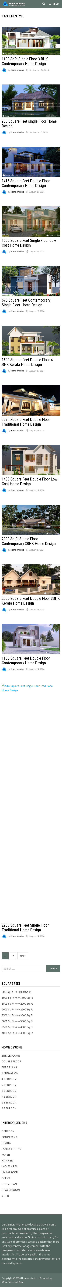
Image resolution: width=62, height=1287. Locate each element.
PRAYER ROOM (11, 1190)
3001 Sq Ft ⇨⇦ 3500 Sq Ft (17, 1021)
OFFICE (6, 1178)
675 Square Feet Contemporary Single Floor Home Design (26, 302)
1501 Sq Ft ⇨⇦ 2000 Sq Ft (17, 1003)
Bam (21, 1282)
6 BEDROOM (9, 1108)
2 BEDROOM (9, 1085)
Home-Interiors (29, 1278)
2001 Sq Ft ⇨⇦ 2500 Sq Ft (17, 1009)
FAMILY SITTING (11, 1149)
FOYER (6, 1154)
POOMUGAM (9, 1184)
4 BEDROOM (9, 1096)
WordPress (8, 1282)
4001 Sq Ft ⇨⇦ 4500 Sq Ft (17, 1033)
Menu (55, 3)
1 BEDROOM (9, 1079)
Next (23, 956)
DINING (6, 1143)
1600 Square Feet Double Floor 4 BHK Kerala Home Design (27, 362)
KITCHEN (7, 1160)
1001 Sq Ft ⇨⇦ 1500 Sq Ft (17, 998)
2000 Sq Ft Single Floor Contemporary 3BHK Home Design (29, 541)
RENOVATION (10, 1073)
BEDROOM (8, 1131)
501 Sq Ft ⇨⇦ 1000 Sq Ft (16, 992)
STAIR (5, 1195)
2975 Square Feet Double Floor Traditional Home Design (26, 422)
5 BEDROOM (9, 1102)
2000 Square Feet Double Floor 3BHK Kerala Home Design (31, 601)
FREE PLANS (9, 1067)
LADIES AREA (9, 1166)
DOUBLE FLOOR (11, 1061)
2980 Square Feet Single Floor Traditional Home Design (25, 927)
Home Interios (17, 70)
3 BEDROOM (9, 1091)
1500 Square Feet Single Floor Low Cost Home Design (29, 243)
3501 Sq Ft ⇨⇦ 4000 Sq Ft (17, 1027)
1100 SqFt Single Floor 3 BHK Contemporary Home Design (25, 61)
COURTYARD (9, 1137)
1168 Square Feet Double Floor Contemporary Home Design (26, 660)
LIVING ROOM (10, 1172)
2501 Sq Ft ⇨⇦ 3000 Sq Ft (17, 1015)
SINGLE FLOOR (11, 1055)
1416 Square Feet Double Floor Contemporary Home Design (26, 183)
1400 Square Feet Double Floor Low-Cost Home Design (30, 481)
